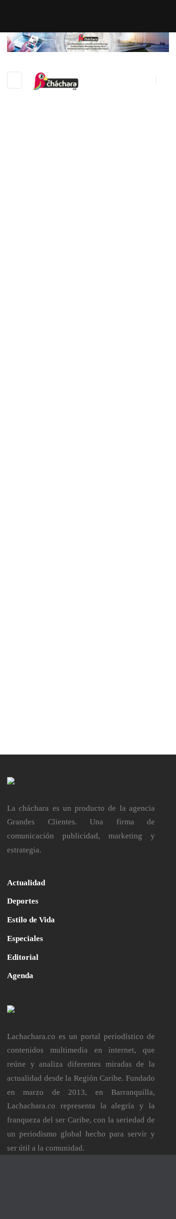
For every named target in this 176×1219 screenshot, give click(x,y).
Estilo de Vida (31, 919)
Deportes (22, 901)
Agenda (20, 975)
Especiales (25, 938)
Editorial (22, 957)
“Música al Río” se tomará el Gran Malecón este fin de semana (88, 331)
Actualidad (26, 882)
